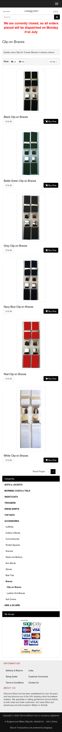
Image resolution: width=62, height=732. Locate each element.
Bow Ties (9, 575)
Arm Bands (10, 563)
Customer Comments (38, 676)
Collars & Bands (12, 532)
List (14, 61)
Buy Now (52, 121)
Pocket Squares (12, 544)
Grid (23, 61)
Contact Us (34, 682)
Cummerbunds (11, 538)
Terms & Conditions (15, 682)
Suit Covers (10, 599)
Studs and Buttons (13, 557)
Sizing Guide (11, 676)
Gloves (8, 569)
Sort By (53, 61)
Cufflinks (8, 526)
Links (31, 670)
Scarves (8, 551)
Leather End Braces (14, 593)
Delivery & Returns (14, 670)
